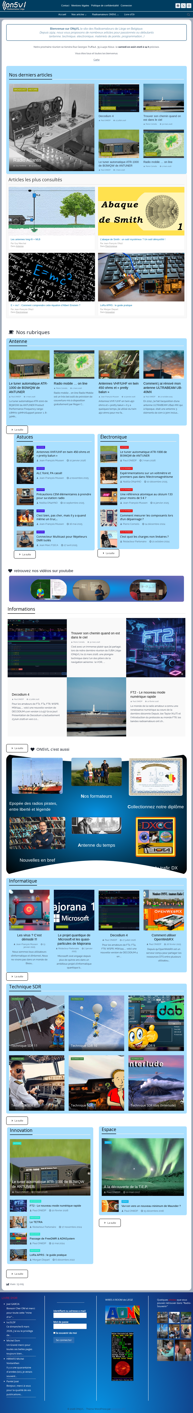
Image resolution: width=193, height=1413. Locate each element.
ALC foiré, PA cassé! (49, 473)
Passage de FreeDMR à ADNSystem (52, 1238)
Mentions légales (80, 5)
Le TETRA (36, 1222)
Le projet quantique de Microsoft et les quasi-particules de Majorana (163, 939)
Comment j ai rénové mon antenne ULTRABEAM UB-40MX (162, 388)
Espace (108, 1142)
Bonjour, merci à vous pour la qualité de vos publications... (18, 1390)
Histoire (33, 90)
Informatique (62, 927)
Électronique (111, 246)
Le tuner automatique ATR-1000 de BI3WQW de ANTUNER (28, 388)
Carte (97, 59)
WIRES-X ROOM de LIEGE (119, 1299)
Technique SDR (17, 999)
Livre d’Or (129, 14)
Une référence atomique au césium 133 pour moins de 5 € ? (146, 496)
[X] (183, 5)
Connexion (126, 5)
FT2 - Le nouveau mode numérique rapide (55, 1205)
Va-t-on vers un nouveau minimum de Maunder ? (151, 1205)
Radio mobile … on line (157, 161)
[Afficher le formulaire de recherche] (188, 15)
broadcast (20, 90)
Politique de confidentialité (105, 5)
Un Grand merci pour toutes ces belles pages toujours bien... (19, 1349)
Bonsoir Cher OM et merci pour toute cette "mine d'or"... (20, 1313)
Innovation (110, 312)
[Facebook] (177, 5)
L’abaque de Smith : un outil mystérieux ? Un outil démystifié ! (132, 239)
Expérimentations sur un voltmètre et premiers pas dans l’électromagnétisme (146, 475)
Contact (65, 5)
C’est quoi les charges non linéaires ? (144, 536)
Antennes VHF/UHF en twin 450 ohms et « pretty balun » (119, 388)
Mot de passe (60, 1321)
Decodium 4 (106, 116)
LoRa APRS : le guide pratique (116, 305)
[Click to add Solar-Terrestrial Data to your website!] (122, 1356)
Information (108, 108)
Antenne (106, 154)
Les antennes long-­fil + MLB (25, 239)
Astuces (40, 468)
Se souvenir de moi (66, 1332)
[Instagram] (189, 5)
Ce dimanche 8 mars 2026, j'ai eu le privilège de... (19, 1331)
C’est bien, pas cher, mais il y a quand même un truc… (61, 517)
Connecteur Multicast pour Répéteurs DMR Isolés (61, 538)
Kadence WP (118, 1408)
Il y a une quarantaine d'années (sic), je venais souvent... (19, 1372)
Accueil (62, 14)
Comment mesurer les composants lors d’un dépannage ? (146, 517)
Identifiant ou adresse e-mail (69, 1310)
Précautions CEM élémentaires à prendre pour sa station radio (63, 496)
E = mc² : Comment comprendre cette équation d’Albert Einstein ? (45, 305)
